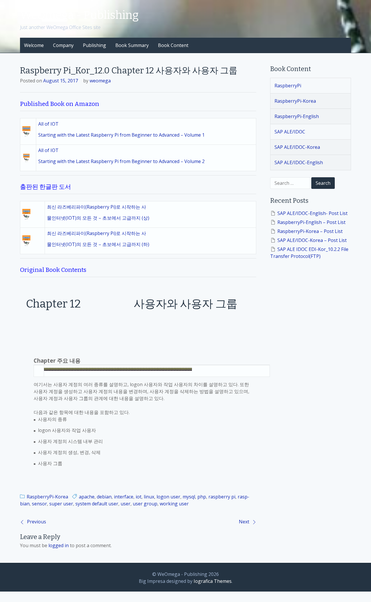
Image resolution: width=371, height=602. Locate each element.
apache (86, 496)
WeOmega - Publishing (79, 15)
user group (145, 503)
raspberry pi (221, 496)
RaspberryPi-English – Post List (311, 222)
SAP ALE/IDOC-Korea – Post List (312, 240)
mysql (189, 496)
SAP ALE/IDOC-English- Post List (312, 213)
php (201, 496)
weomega (100, 80)
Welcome (34, 45)
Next (244, 521)
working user (174, 503)
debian (104, 496)
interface (123, 496)
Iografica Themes (213, 581)
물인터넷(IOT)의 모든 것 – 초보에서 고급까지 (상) (98, 218)
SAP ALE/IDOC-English (298, 162)
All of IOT (48, 124)
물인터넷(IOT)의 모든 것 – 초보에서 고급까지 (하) (98, 244)
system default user (96, 503)
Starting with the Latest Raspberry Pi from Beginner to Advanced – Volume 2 (121, 161)
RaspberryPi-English (296, 116)
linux (149, 496)
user (125, 503)
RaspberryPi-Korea (47, 496)
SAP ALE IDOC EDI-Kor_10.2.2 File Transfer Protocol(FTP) (309, 252)
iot (138, 496)
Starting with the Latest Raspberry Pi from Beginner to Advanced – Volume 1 (121, 135)
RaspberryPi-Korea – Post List (310, 231)
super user (61, 503)
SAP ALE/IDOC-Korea (297, 147)
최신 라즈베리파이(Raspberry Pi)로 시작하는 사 (96, 207)
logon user (168, 496)
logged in (58, 545)
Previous (36, 521)
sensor (39, 503)
